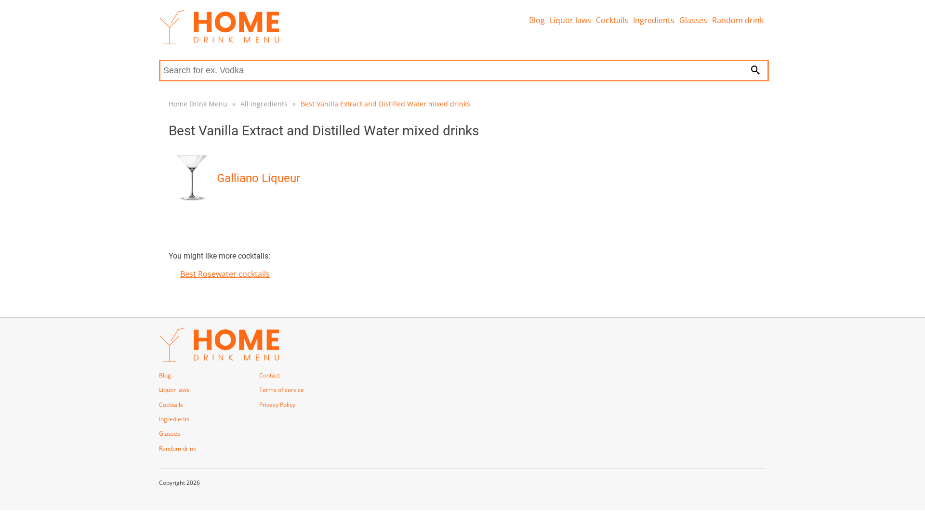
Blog (537, 20)
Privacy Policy (277, 405)
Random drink (738, 20)
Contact (269, 375)
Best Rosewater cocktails (225, 274)
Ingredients (653, 20)
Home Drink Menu (198, 103)
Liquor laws (570, 20)
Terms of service (281, 390)
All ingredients (264, 103)
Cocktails (612, 20)
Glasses (693, 20)
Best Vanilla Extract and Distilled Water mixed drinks (385, 103)
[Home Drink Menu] (219, 42)
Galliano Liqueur (258, 178)
